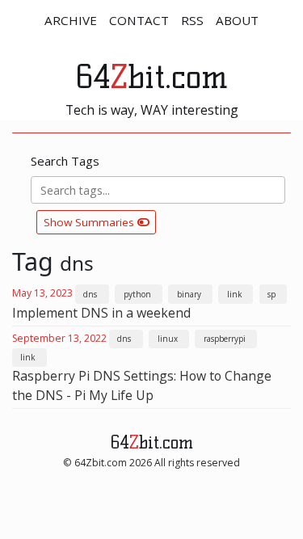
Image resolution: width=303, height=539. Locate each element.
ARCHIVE (70, 20)
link (234, 294)
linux (168, 338)
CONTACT (139, 20)
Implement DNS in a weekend (101, 313)
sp (271, 294)
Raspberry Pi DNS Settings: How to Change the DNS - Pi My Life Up (141, 385)
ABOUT (237, 20)
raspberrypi (225, 338)
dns (90, 294)
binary (189, 294)
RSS (192, 20)
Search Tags (65, 161)
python (137, 294)
